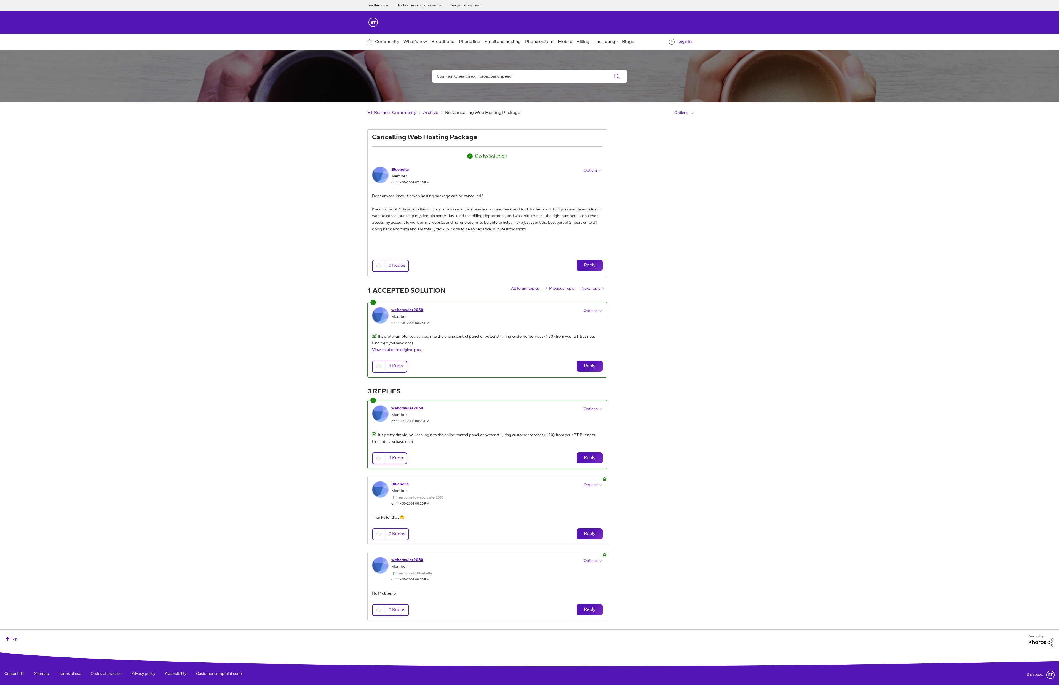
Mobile (565, 42)
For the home (378, 5)
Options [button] (681, 113)
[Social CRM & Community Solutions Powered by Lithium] (1041, 641)
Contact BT (14, 674)
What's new (415, 42)
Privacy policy (143, 674)
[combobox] (529, 76)
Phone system (539, 42)
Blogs (628, 42)
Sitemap (41, 674)
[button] (379, 265)
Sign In (685, 41)
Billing (583, 42)
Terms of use (70, 674)
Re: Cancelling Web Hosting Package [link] (482, 113)
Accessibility (175, 674)
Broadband (442, 42)
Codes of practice (106, 674)
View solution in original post (397, 350)
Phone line (469, 42)
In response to (419, 497)
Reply (589, 265)
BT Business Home (373, 22)
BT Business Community (391, 113)
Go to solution (491, 156)
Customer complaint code (219, 674)
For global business (465, 5)
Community (387, 42)
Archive (430, 113)
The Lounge (606, 42)
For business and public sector (420, 5)
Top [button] (14, 639)
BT (1050, 675)
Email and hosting (503, 42)
